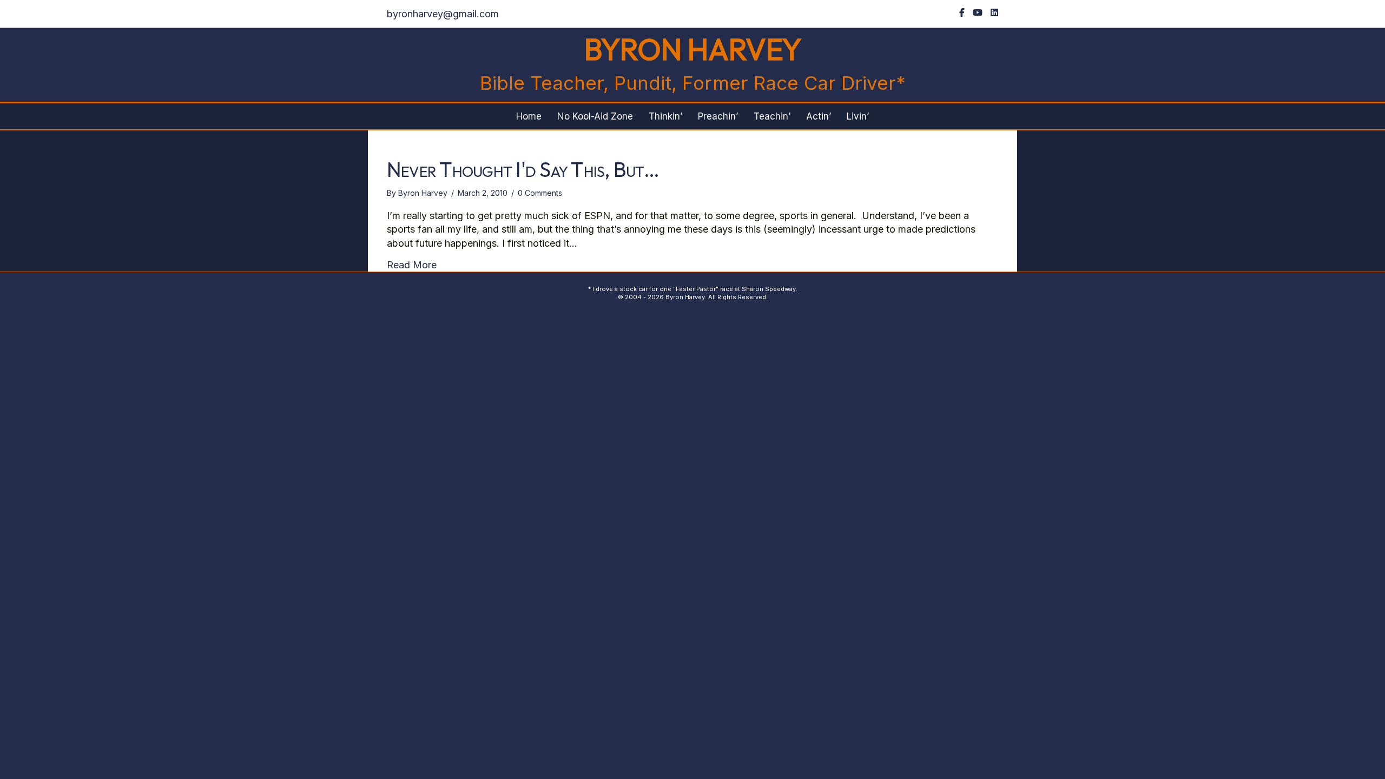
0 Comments (540, 192)
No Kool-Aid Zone (595, 116)
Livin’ (858, 116)
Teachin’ (772, 116)
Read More (412, 264)
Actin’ (818, 116)
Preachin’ (718, 116)
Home (529, 116)
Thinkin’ (665, 116)
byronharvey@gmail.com (443, 13)
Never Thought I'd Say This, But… (523, 169)
